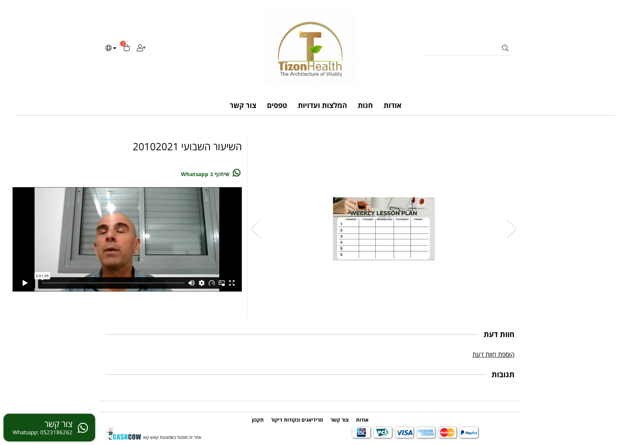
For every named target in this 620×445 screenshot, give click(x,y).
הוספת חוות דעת (494, 354)
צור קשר (243, 105)
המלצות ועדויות (322, 105)
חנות (365, 105)
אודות (392, 105)
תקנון (258, 419)
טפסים (277, 105)
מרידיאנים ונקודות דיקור (297, 419)
